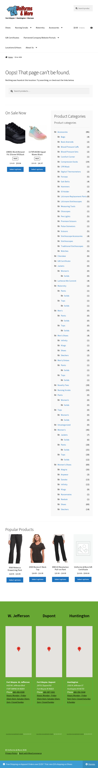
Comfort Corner (68, 156)
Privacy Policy (11, 753)
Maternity (40, 27)
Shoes (8, 27)
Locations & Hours (13, 47)
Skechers (65, 355)
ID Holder (65, 191)
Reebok (64, 499)
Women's (62, 430)
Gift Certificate (64, 261)
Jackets (61, 266)
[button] (18, 649)
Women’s (65, 271)
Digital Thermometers (71, 171)
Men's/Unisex (63, 360)
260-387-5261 (49, 692)
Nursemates (66, 494)
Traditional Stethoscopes (72, 246)
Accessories (54, 27)
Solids (66, 276)
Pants (63, 291)
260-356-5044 (79, 692)
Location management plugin (14, 734)
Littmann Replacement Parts (74, 196)
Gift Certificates (12, 37)
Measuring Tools (68, 206)
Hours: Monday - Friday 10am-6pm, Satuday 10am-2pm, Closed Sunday (18, 698)
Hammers (65, 186)
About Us (30, 47)
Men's (60, 310)
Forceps (64, 176)
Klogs (63, 345)
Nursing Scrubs (21, 27)
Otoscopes (65, 211)
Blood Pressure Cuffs (70, 147)
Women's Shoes (64, 464)
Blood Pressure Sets (69, 151)
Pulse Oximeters (68, 226)
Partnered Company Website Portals (40, 37)
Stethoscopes (67, 241)
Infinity (64, 340)
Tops (63, 300)
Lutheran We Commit (67, 281)
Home (10, 57)
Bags (63, 137)
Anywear (64, 474)
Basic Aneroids (67, 142)
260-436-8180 (18, 692)
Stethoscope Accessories (72, 236)
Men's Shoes (63, 335)
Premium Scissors (68, 221)
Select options (15, 169)
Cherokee (62, 256)
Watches (64, 251)
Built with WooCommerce (30, 753)
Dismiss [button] (91, 764)
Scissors (64, 231)
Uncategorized (64, 424)
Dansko (64, 479)
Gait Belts (65, 181)
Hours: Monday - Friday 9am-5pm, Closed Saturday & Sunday (79, 698)
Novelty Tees (63, 385)
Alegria (64, 469)
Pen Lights (65, 216)
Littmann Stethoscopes (71, 201)
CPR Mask (65, 166)
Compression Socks (69, 161)
